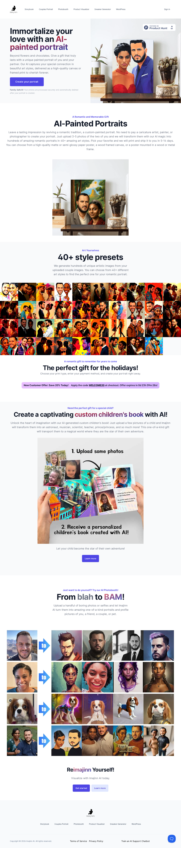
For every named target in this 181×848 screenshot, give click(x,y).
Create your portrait (26, 81)
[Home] (13, 9)
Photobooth (63, 9)
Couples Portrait (46, 9)
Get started (81, 788)
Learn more (90, 558)
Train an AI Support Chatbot (135, 841)
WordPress (120, 9)
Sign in (167, 9)
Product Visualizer (81, 9)
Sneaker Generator (102, 9)
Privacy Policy (96, 841)
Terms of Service (78, 841)
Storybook (29, 9)
